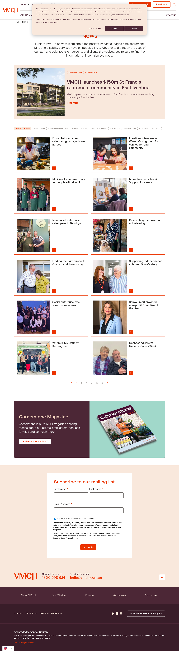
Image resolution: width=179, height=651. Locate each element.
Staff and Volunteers (99, 128)
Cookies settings (95, 28)
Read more (72, 103)
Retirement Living (129, 128)
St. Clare (144, 128)
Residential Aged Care (59, 128)
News (23, 4)
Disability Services (79, 128)
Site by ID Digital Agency (24, 643)
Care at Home (39, 128)
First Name (60, 489)
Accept (114, 28)
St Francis (156, 128)
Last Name (95, 489)
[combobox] (8, 648)
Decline (134, 28)
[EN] (8, 648)
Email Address (62, 504)
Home (16, 22)
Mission (115, 128)
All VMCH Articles (23, 128)
